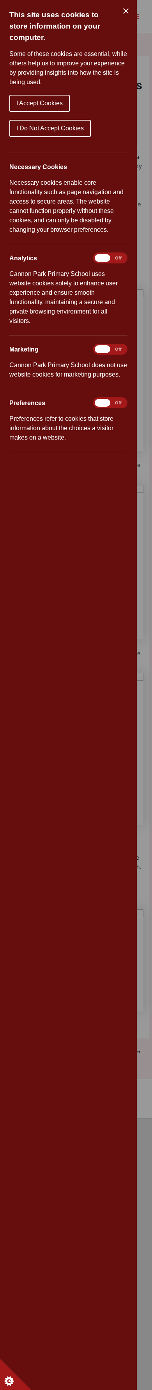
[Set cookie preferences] (15, 1374)
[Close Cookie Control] (126, 11)
